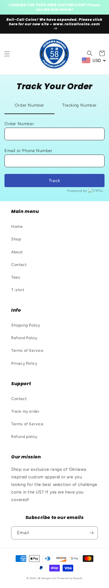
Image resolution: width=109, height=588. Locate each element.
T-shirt (17, 290)
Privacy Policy (24, 363)
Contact (19, 264)
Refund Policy (24, 338)
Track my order (25, 411)
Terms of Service (27, 350)
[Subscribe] (91, 532)
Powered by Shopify (69, 578)
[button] (7, 54)
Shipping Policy (25, 325)
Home (17, 226)
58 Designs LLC (47, 578)
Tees (15, 277)
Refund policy (24, 436)
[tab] (29, 105)
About (17, 252)
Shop (16, 239)
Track (54, 180)
